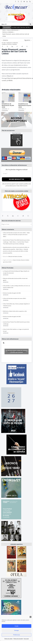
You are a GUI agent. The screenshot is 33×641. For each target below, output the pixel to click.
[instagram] (21, 1)
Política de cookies (8, 638)
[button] (30, 617)
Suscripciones (16, 133)
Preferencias (16, 634)
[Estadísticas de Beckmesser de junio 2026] (24, 93)
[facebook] (15, 1)
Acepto (16, 626)
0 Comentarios (5, 109)
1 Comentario (22, 109)
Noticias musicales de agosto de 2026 (12, 293)
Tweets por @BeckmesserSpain (16, 351)
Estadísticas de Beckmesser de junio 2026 (24, 105)
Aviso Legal (26, 638)
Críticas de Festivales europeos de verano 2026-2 (14, 298)
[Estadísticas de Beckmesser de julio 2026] (8, 93)
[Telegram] (23, 215)
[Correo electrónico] (28, 215)
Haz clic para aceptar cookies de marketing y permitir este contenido (16, 351)
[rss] (30, 1)
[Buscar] (30, 24)
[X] (7, 215)
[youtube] (24, 1)
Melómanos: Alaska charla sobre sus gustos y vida (15, 311)
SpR (5, 42)
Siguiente (27, 40)
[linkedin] (27, 1)
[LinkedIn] (12, 215)
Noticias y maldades (12, 44)
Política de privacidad (18, 638)
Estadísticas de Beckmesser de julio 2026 (8, 105)
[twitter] (18, 1)
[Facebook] (2, 215)
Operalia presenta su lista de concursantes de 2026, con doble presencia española (15, 251)
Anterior (5, 40)
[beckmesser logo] (16, 3)
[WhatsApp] (18, 215)
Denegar (16, 630)
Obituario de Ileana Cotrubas (15, 256)
